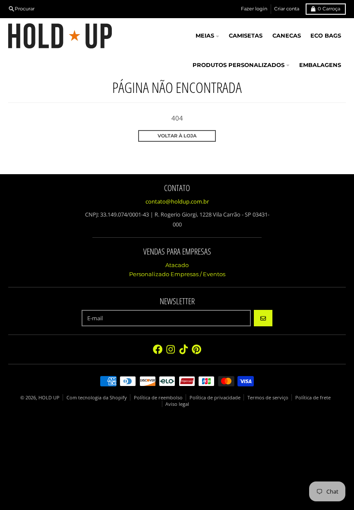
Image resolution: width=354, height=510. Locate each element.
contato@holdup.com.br (177, 201)
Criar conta (286, 9)
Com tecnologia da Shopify (96, 397)
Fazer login (254, 9)
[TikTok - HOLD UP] (184, 349)
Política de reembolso (158, 397)
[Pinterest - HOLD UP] (197, 349)
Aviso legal (177, 404)
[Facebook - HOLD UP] (158, 349)
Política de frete (313, 397)
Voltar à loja (177, 136)
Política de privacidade (215, 397)
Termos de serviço (267, 397)
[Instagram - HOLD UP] (171, 349)
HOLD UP (49, 397)
